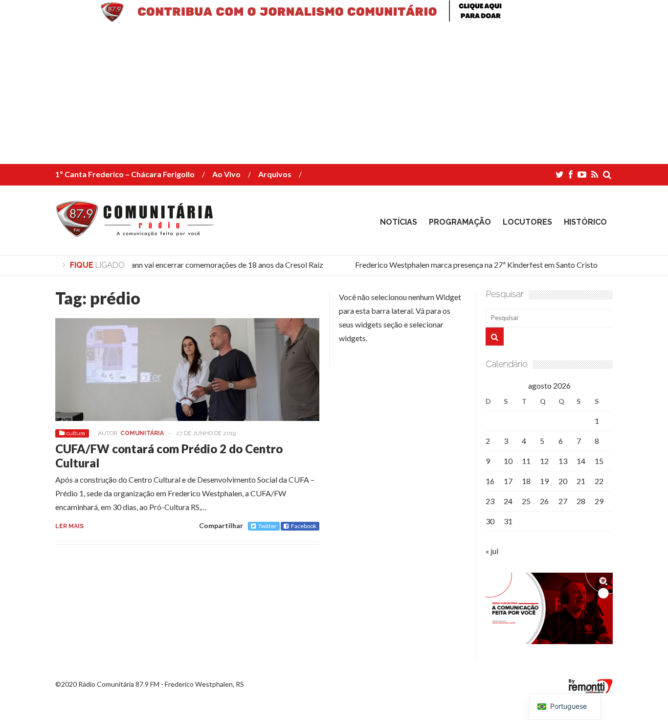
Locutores (527, 222)
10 (508, 460)
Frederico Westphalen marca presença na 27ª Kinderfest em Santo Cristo (472, 264)
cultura (75, 433)
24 (508, 501)
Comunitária (142, 433)
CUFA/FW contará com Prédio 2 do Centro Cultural (169, 455)
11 (526, 460)
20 (562, 481)
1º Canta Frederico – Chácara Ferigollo (125, 174)
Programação (460, 222)
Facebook (303, 526)
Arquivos (274, 174)
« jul (492, 551)
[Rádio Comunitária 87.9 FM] (137, 229)
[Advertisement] (293, 95)
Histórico (585, 222)
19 (544, 481)
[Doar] (334, 19)
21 (581, 481)
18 (526, 481)
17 (508, 481)
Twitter (267, 526)
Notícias (398, 222)
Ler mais (69, 526)
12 (544, 460)
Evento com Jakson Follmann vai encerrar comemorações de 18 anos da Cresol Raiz (181, 264)
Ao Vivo (226, 174)
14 (581, 460)
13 (562, 460)
